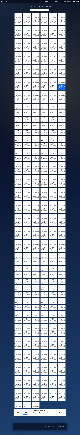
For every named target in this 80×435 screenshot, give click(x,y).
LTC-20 (69, 1)
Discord (49, 426)
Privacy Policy (58, 427)
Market (47, 1)
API (64, 427)
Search (52, 1)
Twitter (46, 426)
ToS (62, 427)
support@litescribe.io (61, 426)
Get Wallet (76, 1)
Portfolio (58, 1)
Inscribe (64, 1)
